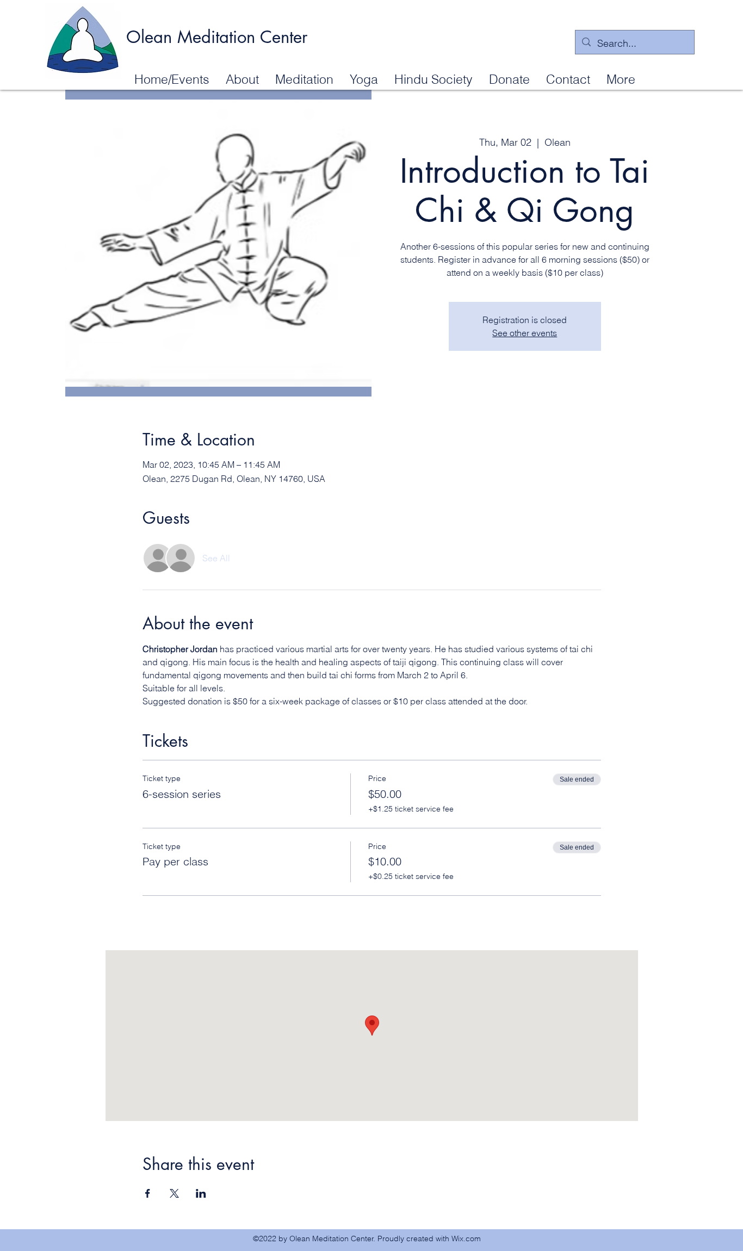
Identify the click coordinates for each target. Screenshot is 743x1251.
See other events (524, 332)
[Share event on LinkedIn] (201, 1193)
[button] (242, 79)
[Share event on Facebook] (148, 1193)
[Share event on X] (174, 1193)
